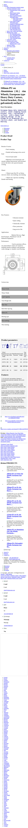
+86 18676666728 (13, 557)
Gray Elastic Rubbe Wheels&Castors (15, 22)
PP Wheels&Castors (15, 27)
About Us (6, 48)
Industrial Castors (16, 577)
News (5, 56)
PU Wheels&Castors (15, 28)
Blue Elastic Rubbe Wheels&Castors (18, 19)
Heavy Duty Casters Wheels (8, 447)
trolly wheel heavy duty (6, 459)
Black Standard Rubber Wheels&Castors (15, 16)
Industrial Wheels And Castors (14, 578)
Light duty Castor (14, 42)
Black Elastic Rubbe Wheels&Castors (15, 13)
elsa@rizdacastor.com (9, 602)
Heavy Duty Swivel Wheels (7, 452)
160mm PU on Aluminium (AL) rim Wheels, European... (15, 531)
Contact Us (6, 60)
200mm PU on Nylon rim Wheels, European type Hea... (15, 475)
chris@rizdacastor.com (14, 559)
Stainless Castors (14, 575)
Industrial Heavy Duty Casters (8, 458)
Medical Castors (11, 45)
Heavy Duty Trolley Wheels (7, 454)
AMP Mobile (9, 574)
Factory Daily (10, 59)
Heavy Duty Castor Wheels (7, 448)
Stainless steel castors (12, 41)
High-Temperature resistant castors (15, 7)
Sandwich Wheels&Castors (16, 24)
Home (5, 4)
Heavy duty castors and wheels (14, 31)
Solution (6, 49)
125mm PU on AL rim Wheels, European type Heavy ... (14, 516)
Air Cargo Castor (11, 46)
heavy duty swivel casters (7, 451)
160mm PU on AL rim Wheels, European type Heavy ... (14, 489)
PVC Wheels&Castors (15, 35)
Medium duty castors (12, 32)
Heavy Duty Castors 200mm (8, 450)
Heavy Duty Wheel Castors (7, 455)
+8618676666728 (8, 625)
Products (6, 6)
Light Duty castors (11, 39)
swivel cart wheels (5, 575)
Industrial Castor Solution (13, 50)
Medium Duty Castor (15, 43)
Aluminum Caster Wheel (7, 444)
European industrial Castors (13, 8)
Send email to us (5, 125)
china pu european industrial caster (9, 445)
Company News (11, 57)
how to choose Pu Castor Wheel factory (10, 457)
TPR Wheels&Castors (15, 29)
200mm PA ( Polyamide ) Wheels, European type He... (15, 545)
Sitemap (3, 574)
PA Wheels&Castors (15, 25)
